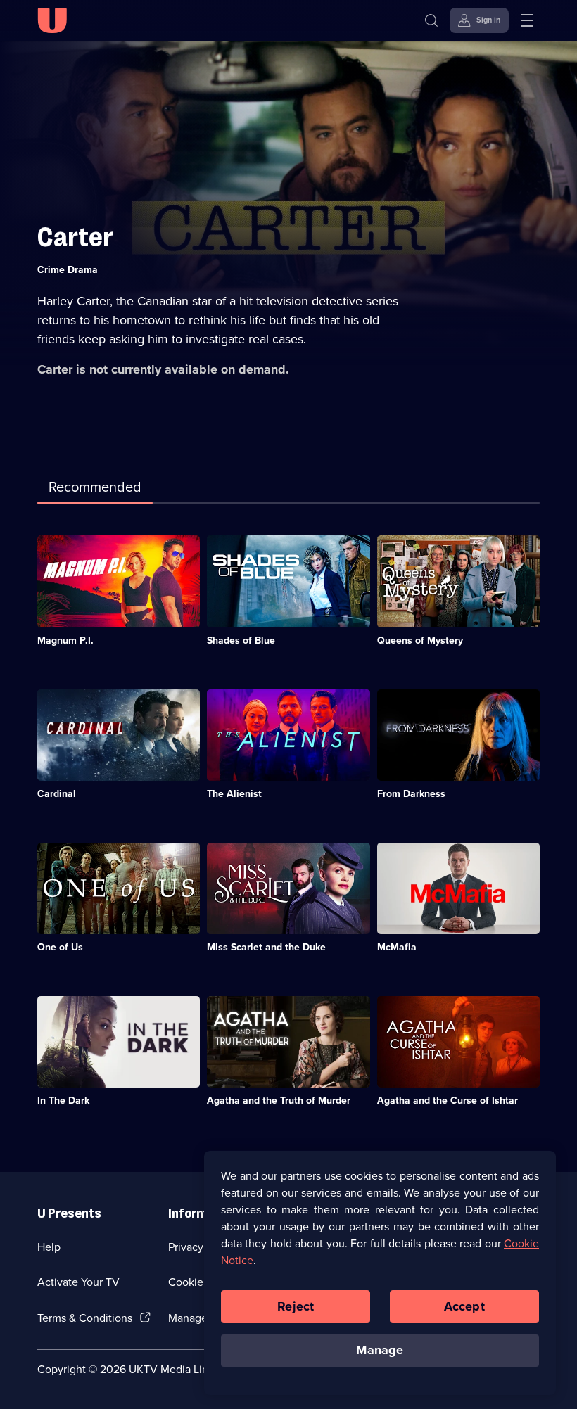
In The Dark (63, 1100)
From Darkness (411, 793)
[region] (380, 1272)
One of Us (60, 947)
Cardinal (56, 793)
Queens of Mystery (420, 640)
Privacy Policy (202, 1247)
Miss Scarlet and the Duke (266, 947)
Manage (379, 1350)
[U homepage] (52, 20)
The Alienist (234, 793)
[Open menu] (527, 20)
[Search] (431, 20)
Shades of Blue (241, 640)
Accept (464, 1306)
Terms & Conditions (84, 1318)
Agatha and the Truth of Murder (278, 1100)
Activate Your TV (78, 1282)
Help (49, 1247)
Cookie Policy (202, 1282)
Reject (295, 1306)
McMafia (397, 947)
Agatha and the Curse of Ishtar (447, 1100)
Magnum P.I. (65, 640)
